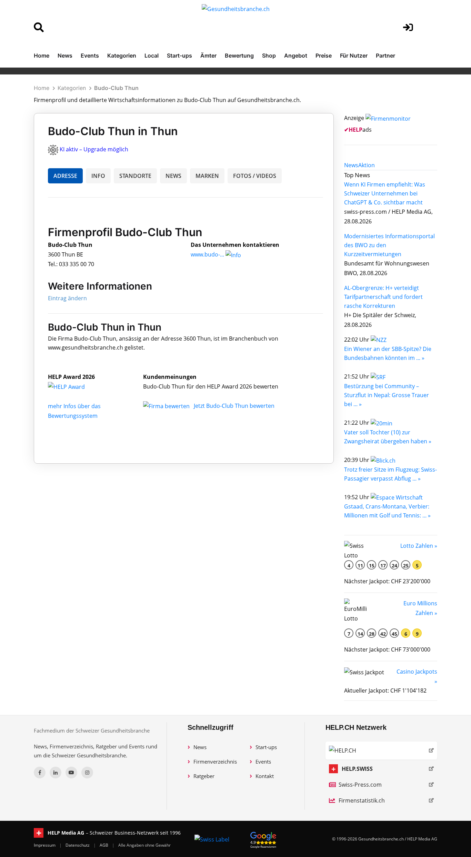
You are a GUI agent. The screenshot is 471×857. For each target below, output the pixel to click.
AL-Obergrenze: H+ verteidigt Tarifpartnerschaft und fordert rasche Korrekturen (383, 297)
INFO (98, 176)
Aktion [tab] (366, 165)
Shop (269, 55)
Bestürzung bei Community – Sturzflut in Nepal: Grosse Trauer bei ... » (386, 395)
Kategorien (121, 55)
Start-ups (179, 55)
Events (90, 55)
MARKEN (207, 176)
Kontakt (264, 776)
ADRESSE (65, 176)
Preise (323, 55)
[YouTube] (71, 772)
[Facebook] (40, 772)
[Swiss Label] (211, 839)
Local (151, 55)
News (65, 55)
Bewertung (239, 55)
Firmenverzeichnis (215, 761)
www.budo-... (207, 254)
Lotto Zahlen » (418, 546)
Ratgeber (203, 776)
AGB (104, 845)
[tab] (351, 165)
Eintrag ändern (67, 298)
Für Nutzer (354, 55)
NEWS (173, 176)
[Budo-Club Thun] (74, 386)
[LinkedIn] (55, 772)
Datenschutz (78, 845)
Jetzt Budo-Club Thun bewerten (234, 406)
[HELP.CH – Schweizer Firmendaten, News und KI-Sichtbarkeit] (381, 750)
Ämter (208, 55)
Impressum (45, 845)
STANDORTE (135, 176)
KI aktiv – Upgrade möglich (94, 149)
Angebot (295, 55)
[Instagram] (87, 772)
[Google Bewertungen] (263, 839)
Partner (385, 55)
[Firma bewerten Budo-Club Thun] (167, 406)
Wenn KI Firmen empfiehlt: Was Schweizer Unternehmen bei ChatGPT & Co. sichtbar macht (384, 193)
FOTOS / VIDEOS (254, 176)
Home (41, 55)
